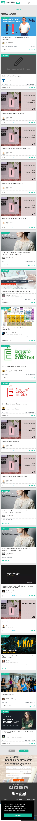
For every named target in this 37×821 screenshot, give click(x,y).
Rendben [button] (18, 815)
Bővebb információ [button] (19, 810)
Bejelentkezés (31, 3)
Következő (24, 751)
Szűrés (19, 9)
